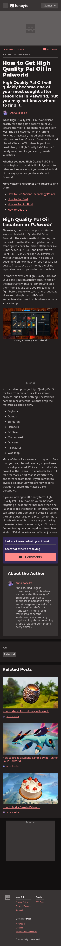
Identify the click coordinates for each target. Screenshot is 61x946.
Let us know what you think (27, 541)
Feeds (39, 897)
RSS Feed (40, 902)
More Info (20, 897)
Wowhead (20, 924)
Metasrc (19, 928)
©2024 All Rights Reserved (28, 939)
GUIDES (20, 49)
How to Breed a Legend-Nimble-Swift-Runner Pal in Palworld (30, 759)
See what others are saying (22, 549)
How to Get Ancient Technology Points (31, 194)
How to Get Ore (17, 209)
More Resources (23, 919)
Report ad (30, 383)
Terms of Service (23, 906)
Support (19, 910)
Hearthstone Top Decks (26, 931)
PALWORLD (8, 49)
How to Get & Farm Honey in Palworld (26, 711)
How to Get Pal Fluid (20, 204)
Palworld (9, 654)
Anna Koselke (18, 112)
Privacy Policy (22, 902)
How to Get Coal (18, 199)
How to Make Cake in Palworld (21, 807)
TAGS (5, 648)
